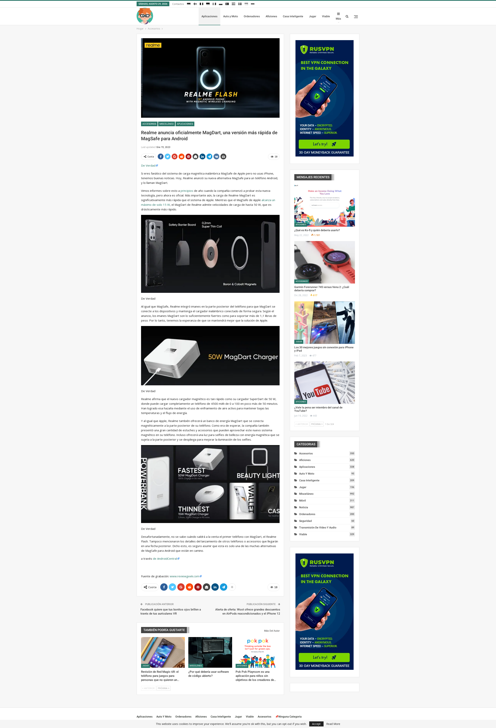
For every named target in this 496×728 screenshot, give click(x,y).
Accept (316, 724)
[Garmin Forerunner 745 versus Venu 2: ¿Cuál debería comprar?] (324, 262)
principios (187, 191)
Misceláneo (166, 124)
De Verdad (148, 165)
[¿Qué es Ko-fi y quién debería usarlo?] (324, 205)
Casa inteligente (293, 16)
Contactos (178, 4)
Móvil (302, 500)
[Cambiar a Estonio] (188, 3)
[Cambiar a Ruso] (252, 3)
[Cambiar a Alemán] (208, 3)
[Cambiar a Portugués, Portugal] (227, 3)
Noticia (303, 507)
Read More (333, 724)
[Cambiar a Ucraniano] (246, 3)
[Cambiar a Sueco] (240, 3)
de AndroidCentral (165, 558)
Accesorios (149, 124)
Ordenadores (252, 16)
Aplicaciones (209, 16)
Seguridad (305, 520)
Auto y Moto (230, 16)
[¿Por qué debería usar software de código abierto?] (210, 652)
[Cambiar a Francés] (201, 3)
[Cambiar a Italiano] (214, 3)
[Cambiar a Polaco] (220, 3)
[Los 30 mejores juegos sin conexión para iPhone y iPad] (324, 322)
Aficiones (271, 16)
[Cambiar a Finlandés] (195, 3)
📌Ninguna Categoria (288, 716)
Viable (326, 16)
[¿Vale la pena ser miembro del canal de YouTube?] (324, 382)
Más (338, 18)
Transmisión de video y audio (317, 527)
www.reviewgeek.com (184, 576)
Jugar (312, 16)
